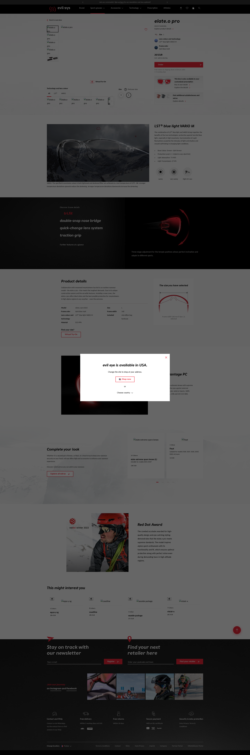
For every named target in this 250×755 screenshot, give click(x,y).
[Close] (166, 357)
